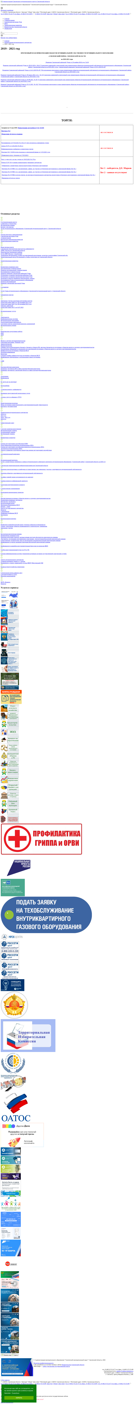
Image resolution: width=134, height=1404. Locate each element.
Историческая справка (8, 225)
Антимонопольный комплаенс (10, 454)
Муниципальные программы (10, 320)
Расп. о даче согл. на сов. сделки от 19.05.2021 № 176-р (18, 159)
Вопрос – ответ (5, 506)
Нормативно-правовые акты (9, 267)
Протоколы (4, 515)
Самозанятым (5, 511)
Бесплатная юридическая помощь (11, 534)
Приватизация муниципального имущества (14, 412)
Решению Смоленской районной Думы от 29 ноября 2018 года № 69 (67, 62)
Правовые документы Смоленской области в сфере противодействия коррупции (26, 370)
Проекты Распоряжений (8, 281)
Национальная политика (8, 518)
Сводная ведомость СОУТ (9, 574)
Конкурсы (4, 354)
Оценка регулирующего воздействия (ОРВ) (14, 443)
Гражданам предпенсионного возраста (13, 484)
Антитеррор (4, 376)
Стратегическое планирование (10, 488)
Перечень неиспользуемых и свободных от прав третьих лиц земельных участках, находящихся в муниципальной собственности (41, 469)
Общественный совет (7, 423)
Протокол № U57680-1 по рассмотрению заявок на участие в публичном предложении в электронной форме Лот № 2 (39, 172)
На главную (6, 1380)
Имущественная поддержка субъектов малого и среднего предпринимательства (26, 498)
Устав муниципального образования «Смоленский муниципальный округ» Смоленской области (31, 228)
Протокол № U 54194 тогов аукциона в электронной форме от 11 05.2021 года (25, 152)
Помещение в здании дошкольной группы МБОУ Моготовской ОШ (22, 563)
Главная (6, 18)
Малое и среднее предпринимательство (13, 341)
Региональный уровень (8, 432)
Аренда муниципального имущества (12, 559)
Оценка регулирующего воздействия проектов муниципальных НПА (22, 447)
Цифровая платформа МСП (9, 513)
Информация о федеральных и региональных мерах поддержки (20, 357)
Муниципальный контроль (9, 460)
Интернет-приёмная (7, 10)
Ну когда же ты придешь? (9, 382)
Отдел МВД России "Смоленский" (11, 254)
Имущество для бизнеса (8, 501)
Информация (5, 378)
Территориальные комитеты (13, 25)
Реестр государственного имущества (12, 508)
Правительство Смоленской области (15, 27)
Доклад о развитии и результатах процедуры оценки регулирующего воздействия (26, 450)
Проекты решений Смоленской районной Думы (16, 273)
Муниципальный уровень (9, 430)
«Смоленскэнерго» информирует (11, 389)
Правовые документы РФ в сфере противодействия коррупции (20, 368)
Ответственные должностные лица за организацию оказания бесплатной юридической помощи (31, 540)
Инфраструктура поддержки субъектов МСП (15, 350)
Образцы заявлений (7, 306)
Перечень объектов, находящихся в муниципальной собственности (22, 473)
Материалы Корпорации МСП (10, 505)
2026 (2, 335)
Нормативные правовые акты (10, 535)
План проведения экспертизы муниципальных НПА (17, 445)
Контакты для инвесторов (9, 406)
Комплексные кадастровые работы (11, 331)
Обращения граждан (7, 295)
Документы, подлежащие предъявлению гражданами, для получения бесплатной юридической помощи (33, 539)
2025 (2, 333)
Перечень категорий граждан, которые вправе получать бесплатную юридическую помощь (29, 537)
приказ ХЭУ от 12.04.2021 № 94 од (12, 146)
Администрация (9, 20)
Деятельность (5, 317)
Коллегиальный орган (7, 503)
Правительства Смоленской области (73, 1365)
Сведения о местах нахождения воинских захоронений (18, 324)
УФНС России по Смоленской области (13, 250)
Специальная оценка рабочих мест (11, 573)
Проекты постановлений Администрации (14, 270)
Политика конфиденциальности (44, 1363)
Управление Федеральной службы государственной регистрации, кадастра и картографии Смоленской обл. (34, 255)
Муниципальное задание (8, 325)
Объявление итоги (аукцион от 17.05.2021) (14, 155)
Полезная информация (8, 352)
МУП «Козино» (5, 582)
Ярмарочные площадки (8, 437)
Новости (3, 510)
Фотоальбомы (5, 385)
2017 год (3, 416)
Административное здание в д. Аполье (13, 561)
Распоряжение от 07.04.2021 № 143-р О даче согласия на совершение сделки (25, 143)
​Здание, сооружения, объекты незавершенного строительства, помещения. (24, 526)
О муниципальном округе (9, 222)
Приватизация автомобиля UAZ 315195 (31, 128)
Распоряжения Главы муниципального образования (17, 280)
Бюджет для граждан (7, 227)
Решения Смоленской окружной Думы (13, 283)
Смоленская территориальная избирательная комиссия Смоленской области (24, 465)
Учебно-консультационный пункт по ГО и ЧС (15, 550)
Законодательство (6, 344)
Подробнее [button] (15, 1393)
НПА (6, 23)
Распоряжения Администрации (10, 272)
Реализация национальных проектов (12, 492)
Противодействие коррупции (10, 367)
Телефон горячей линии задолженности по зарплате (17, 477)
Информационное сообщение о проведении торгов (17, 149)
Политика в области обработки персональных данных (18, 278)
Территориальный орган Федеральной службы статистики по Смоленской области (26, 257)
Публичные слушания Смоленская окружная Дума (16, 276)
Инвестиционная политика (9, 403)
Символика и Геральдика (8, 223)
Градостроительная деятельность (11, 322)
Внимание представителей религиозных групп (15, 393)
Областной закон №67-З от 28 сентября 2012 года (16, 304)
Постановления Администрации (11, 268)
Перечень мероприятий (8, 576)
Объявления (8, 28)
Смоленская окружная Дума (13, 22)
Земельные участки (7, 528)
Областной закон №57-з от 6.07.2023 (12, 307)
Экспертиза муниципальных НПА (11, 448)
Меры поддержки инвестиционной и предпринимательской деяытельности (24, 405)
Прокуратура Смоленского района (11, 252)
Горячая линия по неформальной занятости (14, 481)
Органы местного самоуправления (11, 234)
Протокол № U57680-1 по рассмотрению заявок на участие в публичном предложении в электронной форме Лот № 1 (39, 168)
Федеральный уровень (8, 434)
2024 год (3, 419)
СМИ (2, 361)
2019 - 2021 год (5, 417)
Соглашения (4, 287)
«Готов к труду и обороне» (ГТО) (11, 397)
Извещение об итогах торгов (11, 178)
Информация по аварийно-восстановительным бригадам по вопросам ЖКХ (24, 546)
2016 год (3, 414)
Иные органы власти (7, 247)
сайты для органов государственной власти (56, 1366)
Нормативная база (6, 345)
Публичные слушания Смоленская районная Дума (16, 275)
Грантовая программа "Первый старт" (12, 342)
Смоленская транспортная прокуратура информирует (17, 249)
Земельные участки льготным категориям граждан (16, 301)
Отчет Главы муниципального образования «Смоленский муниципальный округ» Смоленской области (33, 291)
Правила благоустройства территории (12, 567)
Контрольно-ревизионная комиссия (12, 239)
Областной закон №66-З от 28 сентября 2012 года (16, 302)
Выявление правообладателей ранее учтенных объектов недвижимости (23, 524)
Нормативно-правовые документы (11, 500)
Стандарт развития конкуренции (11, 429)
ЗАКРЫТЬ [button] (19, 1398)
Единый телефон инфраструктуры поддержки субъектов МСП (20, 355)
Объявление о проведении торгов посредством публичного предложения (25, 165)
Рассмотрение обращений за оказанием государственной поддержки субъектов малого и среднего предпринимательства (38, 349)
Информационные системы (9, 319)
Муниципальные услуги (8, 311)
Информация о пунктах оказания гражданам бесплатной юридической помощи (25, 542)
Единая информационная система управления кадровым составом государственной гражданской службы (34, 553)
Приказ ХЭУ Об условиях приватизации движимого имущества (21, 162)
